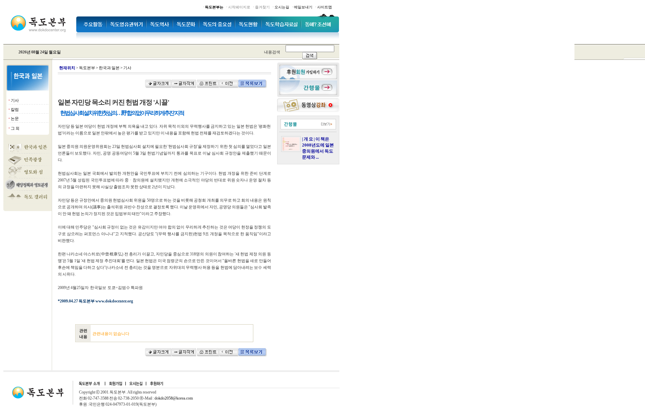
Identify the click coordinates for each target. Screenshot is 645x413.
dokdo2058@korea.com (174, 398)
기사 (15, 100)
